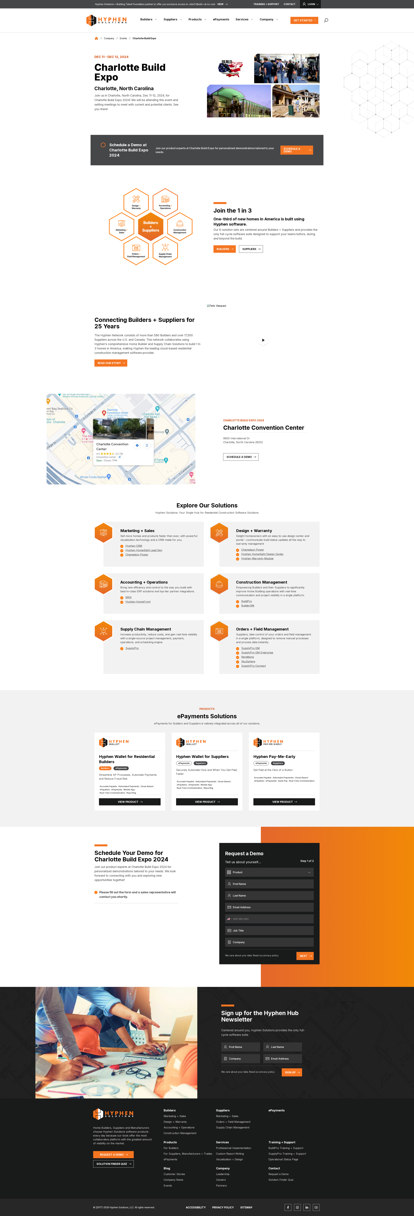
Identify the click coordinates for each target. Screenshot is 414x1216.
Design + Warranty (175, 1121)
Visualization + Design (229, 1159)
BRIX (128, 597)
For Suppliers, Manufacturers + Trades (188, 1153)
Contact (289, 4)
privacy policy (270, 955)
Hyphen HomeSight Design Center (262, 554)
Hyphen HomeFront (137, 601)
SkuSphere (248, 661)
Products (195, 19)
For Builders (171, 1148)
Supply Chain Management (232, 1127)
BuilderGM (247, 605)
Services (242, 19)
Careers (221, 1179)
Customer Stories (174, 1174)
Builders (146, 19)
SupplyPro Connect (253, 665)
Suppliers (170, 19)
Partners (221, 1185)
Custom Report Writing (230, 1153)
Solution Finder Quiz (112, 1163)
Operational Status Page (283, 1159)
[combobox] (229, 919)
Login (311, 4)
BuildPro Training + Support (285, 1148)
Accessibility (196, 1207)
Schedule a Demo (292, 150)
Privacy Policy (223, 1207)
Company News (173, 1179)
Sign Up (290, 1072)
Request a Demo (112, 1154)
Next (303, 956)
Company (266, 19)
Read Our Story (109, 363)
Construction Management (180, 1133)
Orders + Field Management (233, 1121)
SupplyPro (132, 648)
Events (123, 38)
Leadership (222, 1174)
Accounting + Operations (179, 1127)
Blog (167, 1168)
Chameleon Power (136, 554)
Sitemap (246, 1207)
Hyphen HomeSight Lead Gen (143, 550)
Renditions (247, 657)
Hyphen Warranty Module (257, 558)
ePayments (221, 19)
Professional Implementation (233, 1148)
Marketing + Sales (175, 1116)
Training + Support (266, 4)
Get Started (303, 20)
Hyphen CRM (133, 545)
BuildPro (246, 601)
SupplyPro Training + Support (287, 1153)
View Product (128, 801)
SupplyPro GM (250, 648)
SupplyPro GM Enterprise (257, 652)
